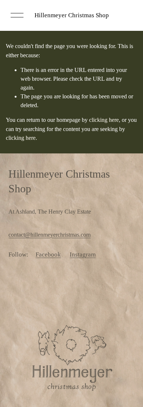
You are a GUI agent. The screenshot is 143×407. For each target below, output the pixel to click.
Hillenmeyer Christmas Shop (71, 15)
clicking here (104, 120)
